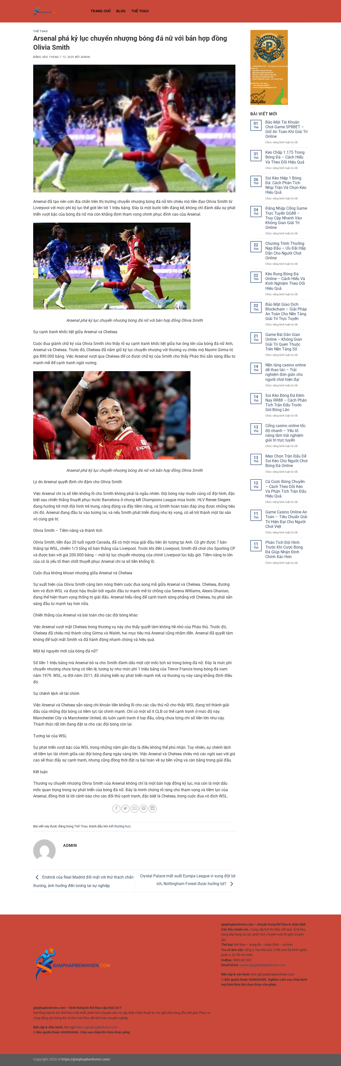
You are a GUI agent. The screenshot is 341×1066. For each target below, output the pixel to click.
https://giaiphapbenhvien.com (97, 1027)
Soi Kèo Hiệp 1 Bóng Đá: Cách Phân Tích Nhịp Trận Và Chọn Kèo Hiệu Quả (285, 185)
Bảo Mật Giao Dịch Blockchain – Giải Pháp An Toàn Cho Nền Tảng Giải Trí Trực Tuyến (286, 311)
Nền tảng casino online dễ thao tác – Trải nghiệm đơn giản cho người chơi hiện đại (285, 372)
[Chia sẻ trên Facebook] (116, 809)
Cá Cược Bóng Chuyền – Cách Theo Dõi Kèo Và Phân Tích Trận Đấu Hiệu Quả (285, 488)
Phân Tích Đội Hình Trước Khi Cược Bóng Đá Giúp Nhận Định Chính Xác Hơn (284, 549)
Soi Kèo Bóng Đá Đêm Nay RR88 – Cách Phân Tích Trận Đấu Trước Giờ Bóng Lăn (286, 402)
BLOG (121, 11)
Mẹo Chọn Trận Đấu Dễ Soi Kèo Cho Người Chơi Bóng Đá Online (286, 461)
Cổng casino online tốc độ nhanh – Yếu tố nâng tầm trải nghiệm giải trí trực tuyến (285, 433)
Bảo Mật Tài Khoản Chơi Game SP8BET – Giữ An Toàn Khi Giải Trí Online (286, 129)
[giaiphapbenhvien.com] (58, 11)
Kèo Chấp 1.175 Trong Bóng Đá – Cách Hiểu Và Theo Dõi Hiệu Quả (285, 157)
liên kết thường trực (117, 826)
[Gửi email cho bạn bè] (134, 809)
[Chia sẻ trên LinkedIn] (153, 809)
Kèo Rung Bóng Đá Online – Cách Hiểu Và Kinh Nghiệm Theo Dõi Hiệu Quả (285, 281)
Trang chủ (101, 11)
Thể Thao (140, 11)
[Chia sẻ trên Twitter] (125, 809)
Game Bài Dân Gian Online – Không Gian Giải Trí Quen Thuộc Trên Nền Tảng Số (283, 341)
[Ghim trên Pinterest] (143, 809)
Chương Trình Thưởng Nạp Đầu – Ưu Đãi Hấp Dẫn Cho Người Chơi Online (285, 250)
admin (85, 57)
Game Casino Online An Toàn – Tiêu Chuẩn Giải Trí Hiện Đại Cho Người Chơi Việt (286, 519)
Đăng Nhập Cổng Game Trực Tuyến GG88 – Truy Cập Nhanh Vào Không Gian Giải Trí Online (286, 218)
